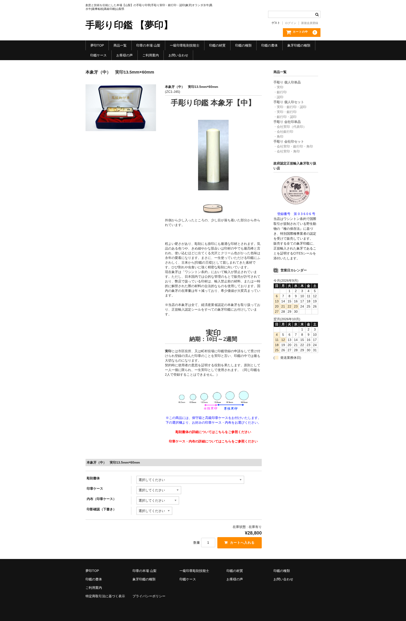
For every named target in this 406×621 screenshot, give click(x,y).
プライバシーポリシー (149, 596)
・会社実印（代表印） (289, 127)
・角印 (278, 136)
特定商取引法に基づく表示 (105, 596)
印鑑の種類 (243, 45)
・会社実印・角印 (286, 151)
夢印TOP (97, 45)
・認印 (278, 97)
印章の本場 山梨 (148, 45)
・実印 (278, 87)
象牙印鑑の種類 (298, 45)
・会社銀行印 (283, 131)
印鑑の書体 (269, 45)
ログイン (290, 23)
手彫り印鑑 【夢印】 (129, 25)
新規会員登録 (309, 23)
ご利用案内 (150, 55)
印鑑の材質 (217, 45)
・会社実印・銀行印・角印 (293, 146)
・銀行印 (280, 92)
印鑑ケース (98, 55)
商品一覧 (120, 45)
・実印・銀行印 (285, 112)
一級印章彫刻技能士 (184, 45)
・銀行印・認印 (285, 117)
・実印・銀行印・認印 (289, 107)
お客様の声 (124, 55)
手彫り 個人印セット (288, 102)
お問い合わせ (178, 55)
